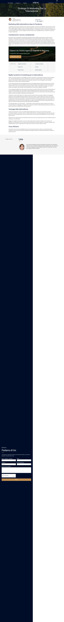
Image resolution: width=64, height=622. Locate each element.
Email (18, 458)
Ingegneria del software (22, 63)
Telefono (3, 462)
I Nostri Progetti (10, 3)
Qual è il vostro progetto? (6, 466)
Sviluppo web (20, 66)
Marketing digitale (38, 69)
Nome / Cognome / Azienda (7, 458)
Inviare (16, 479)
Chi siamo (25, 3)
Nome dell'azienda (20, 462)
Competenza (17, 3)
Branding (36, 66)
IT (56, 3)
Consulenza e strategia (39, 63)
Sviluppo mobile (21, 69)
